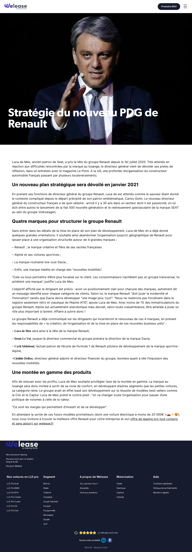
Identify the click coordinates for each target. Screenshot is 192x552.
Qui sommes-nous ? (89, 483)
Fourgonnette (49, 510)
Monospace (48, 515)
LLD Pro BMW (13, 488)
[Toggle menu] (185, 7)
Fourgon (47, 506)
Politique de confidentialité (165, 488)
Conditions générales (162, 483)
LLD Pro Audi (13, 483)
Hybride (120, 497)
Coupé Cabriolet (50, 501)
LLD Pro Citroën (14, 497)
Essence (120, 492)
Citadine (47, 492)
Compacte (47, 497)
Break (46, 488)
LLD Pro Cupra (13, 501)
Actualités (84, 488)
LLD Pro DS (12, 506)
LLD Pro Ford (12, 510)
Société (46, 519)
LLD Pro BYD (13, 492)
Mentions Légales (161, 492)
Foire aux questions (88, 492)
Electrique (121, 488)
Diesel (119, 483)
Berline (46, 483)
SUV (45, 524)
